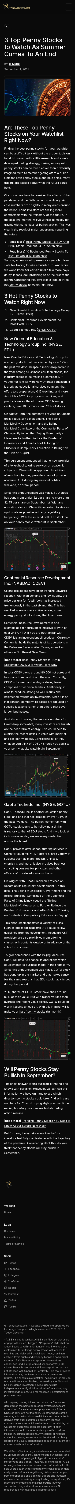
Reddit (12, 1287)
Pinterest (13, 1293)
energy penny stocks (18, 615)
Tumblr (12, 1306)
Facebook (14, 1268)
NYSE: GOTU (47, 329)
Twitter (12, 1262)
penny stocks (18, 284)
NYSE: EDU (24, 314)
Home (7, 1212)
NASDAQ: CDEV (21, 324)
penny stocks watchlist (31, 522)
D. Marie (14, 63)
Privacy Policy (12, 1237)
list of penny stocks (32, 1011)
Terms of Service (14, 1243)
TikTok (12, 1300)
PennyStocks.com (17, 1325)
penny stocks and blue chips (42, 178)
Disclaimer (10, 1231)
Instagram (13, 1275)
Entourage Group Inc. (16, 1329)
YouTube (13, 1281)
